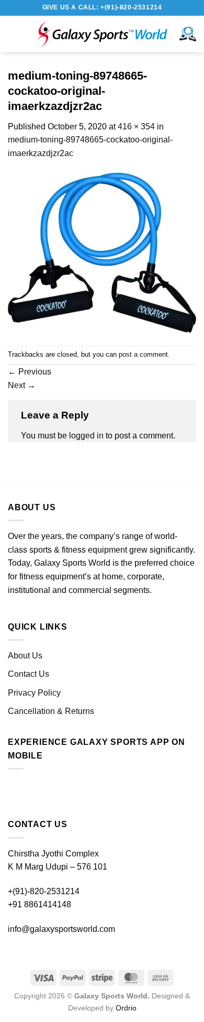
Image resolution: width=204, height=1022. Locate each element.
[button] (18, 34)
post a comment (143, 354)
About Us (25, 655)
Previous (29, 371)
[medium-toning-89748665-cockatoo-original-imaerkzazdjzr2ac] (102, 252)
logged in (86, 435)
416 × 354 (136, 126)
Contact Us (28, 673)
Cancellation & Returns (51, 711)
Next (22, 385)
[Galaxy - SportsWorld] (102, 34)
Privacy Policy (34, 692)
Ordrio (126, 1008)
